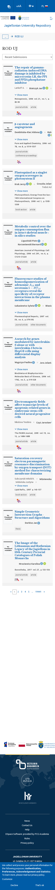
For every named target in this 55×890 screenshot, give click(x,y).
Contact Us (27, 825)
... (5, 36)
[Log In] (31, 6)
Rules (27, 838)
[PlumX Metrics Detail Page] (20, 113)
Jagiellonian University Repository (27, 25)
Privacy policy (27, 843)
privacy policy (37, 875)
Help (27, 829)
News (27, 821)
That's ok (39, 885)
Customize (7, 879)
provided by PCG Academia (36, 834)
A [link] (17, 6)
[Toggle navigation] (51, 18)
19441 (38, 591)
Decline (14, 885)
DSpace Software (13, 834)
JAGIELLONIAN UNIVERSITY (27, 856)
